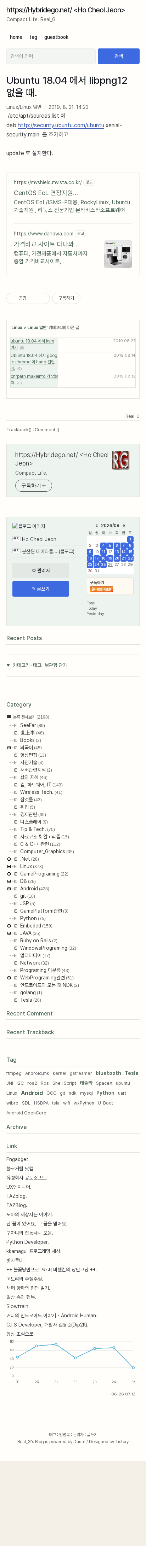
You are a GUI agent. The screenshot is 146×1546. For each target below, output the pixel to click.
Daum (79, 1441)
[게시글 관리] (42, 298)
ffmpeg (14, 1073)
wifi (66, 1103)
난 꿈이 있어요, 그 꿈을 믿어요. (36, 1223)
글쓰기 (92, 1434)
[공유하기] (33, 298)
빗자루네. (15, 1260)
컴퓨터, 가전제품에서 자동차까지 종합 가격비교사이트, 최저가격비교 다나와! (51, 257)
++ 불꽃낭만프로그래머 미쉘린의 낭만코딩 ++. (51, 1269)
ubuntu (123, 1083)
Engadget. (18, 1159)
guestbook (56, 37)
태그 (52, 1434)
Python (105, 1093)
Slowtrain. (18, 1306)
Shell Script (64, 1083)
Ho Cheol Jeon (39, 539)
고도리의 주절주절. (24, 1279)
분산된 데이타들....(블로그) (48, 551)
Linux (16, 327)
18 (103, 558)
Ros (45, 1083)
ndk (73, 1093)
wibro (12, 1103)
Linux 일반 (36, 327)
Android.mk (37, 1073)
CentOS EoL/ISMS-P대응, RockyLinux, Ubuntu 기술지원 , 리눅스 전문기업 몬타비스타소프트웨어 (72, 206)
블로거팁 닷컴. (20, 1168)
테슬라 (86, 1083)
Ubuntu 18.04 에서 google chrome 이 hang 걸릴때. (34, 362)
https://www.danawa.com (43, 233)
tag (33, 37)
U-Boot (105, 1103)
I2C (20, 1083)
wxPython (84, 1103)
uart (122, 1093)
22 (130, 558)
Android (32, 1093)
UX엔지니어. (19, 1187)
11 (103, 552)
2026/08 (110, 525)
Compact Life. (31, 473)
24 (97, 564)
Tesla (132, 1073)
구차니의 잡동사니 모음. (29, 1233)
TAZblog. (16, 1196)
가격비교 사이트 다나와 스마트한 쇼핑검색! (44, 244)
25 (103, 564)
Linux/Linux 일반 (23, 107)
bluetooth (108, 1073)
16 (90, 558)
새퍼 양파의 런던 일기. (28, 1288)
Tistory (122, 1441)
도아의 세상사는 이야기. (29, 1214)
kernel (59, 1073)
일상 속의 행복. (21, 1297)
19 (110, 558)
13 (117, 552)
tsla (56, 1103)
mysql (86, 1093)
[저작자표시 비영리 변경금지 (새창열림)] (90, 298)
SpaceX (104, 1083)
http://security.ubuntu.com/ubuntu (61, 125)
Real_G (24, 1441)
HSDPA (41, 1103)
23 (90, 564)
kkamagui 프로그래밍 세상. (34, 1251)
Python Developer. (27, 1242)
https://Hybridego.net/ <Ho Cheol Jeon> (65, 10)
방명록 (64, 1434)
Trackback (19, 429)
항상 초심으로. (20, 1334)
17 (97, 558)
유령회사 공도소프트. (26, 1178)
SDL (26, 1103)
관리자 (78, 1434)
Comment (47, 429)
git (62, 1093)
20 (116, 558)
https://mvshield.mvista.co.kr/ (48, 182)
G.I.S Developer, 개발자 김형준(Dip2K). (47, 1325)
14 (123, 552)
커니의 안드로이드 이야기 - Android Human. (51, 1315)
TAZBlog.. (17, 1205)
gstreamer (81, 1073)
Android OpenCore (26, 1112)
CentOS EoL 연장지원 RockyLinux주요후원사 (44, 193)
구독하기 (97, 582)
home (16, 37)
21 (124, 558)
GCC (51, 1093)
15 (130, 552)
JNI (9, 1083)
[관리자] (40, 570)
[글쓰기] (40, 589)
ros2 (32, 1083)
